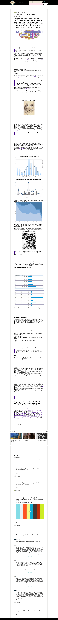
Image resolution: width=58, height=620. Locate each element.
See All (47, 431)
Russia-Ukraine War (22, 421)
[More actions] (43, 12)
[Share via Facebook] (14, 424)
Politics (15, 421)
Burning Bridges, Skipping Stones (15, 441)
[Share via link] (20, 424)
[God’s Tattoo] (29, 436)
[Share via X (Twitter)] (16, 424)
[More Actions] (43, 457)
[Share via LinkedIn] (18, 424)
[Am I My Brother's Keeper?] (42, 436)
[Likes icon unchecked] (16, 473)
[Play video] (30, 511)
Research (18, 421)
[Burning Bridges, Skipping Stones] (16, 436)
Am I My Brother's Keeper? (41, 440)
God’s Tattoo (26, 440)
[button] (34, 2)
